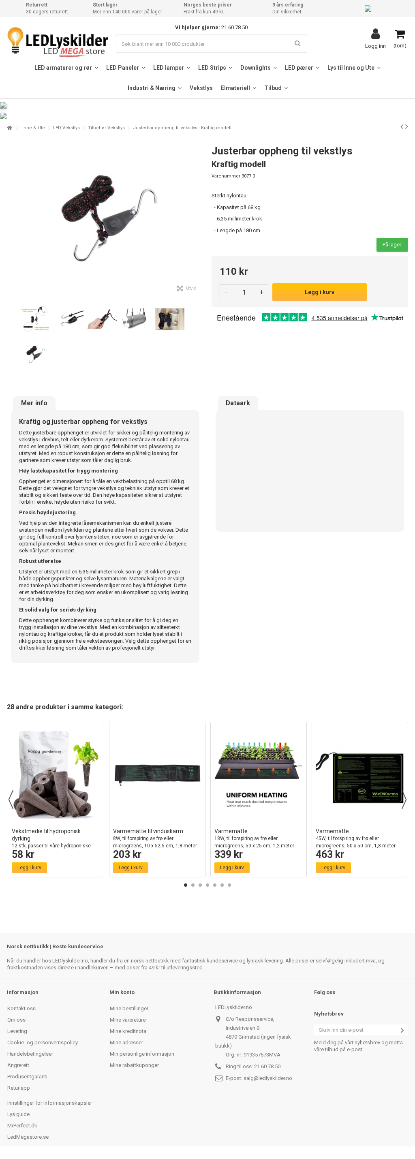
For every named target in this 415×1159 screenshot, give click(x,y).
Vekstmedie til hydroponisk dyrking (51, 842)
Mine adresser (126, 1042)
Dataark (238, 403)
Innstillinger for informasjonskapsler (49, 1103)
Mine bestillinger (129, 1008)
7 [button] (229, 885)
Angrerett (18, 1065)
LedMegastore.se (28, 1137)
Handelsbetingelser (30, 1054)
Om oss (16, 1020)
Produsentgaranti (27, 1076)
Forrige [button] (11, 218)
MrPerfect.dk (22, 1126)
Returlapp (18, 1088)
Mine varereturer (128, 1020)
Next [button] (404, 799)
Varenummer (226, 176)
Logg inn (375, 46)
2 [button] (193, 885)
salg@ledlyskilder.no (268, 1078)
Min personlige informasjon (142, 1054)
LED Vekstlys (66, 127)
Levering (17, 1031)
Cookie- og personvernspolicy (42, 1042)
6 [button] (222, 885)
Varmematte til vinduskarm (155, 842)
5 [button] (214, 885)
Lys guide (18, 1114)
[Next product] (406, 126)
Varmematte (254, 842)
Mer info (34, 403)
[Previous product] (401, 126)
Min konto (122, 992)
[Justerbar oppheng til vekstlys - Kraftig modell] (35, 319)
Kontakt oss (21, 1008)
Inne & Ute (33, 127)
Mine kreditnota (128, 1031)
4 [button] (207, 885)
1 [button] (185, 885)
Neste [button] (199, 218)
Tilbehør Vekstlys (106, 127)
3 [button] (200, 885)
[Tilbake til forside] (9, 128)
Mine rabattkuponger (134, 1065)
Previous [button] (11, 799)
